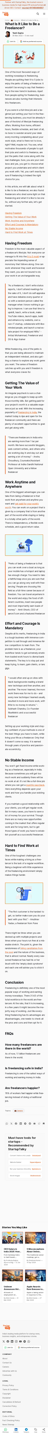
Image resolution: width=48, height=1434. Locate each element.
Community (6, 1375)
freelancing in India (27, 412)
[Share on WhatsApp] (7, 1123)
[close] (45, 5)
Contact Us (7, 1363)
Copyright (6, 1394)
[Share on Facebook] (16, 1123)
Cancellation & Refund (11, 1402)
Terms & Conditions (10, 1389)
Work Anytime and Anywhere (19, 220)
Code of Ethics (8, 1416)
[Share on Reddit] (30, 1123)
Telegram (26, 1432)
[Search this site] (37, 13)
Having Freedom (13, 213)
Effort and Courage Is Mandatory (21, 224)
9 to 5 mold (33, 256)
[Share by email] (34, 1123)
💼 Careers (18, 1111)
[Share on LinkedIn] (20, 1123)
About (4, 1358)
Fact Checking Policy (11, 1420)
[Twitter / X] (3, 1341)
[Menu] (44, 13)
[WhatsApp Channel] (29, 1341)
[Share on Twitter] (11, 1123)
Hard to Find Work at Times (19, 232)
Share (44, 1432)
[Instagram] (16, 1341)
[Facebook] (8, 1341)
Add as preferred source (32, 41)
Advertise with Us (9, 1371)
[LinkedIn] (12, 1341)
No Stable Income (14, 228)
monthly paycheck (35, 785)
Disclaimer (6, 1398)
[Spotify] (24, 1341)
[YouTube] (20, 1341)
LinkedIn (16, 1432)
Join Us (12, 41)
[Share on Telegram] (25, 1123)
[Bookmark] (43, 1123)
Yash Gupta (18, 33)
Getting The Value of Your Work (21, 217)
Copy (35, 1432)
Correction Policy (9, 1406)
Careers (5, 1367)
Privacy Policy (8, 1385)
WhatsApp (5, 1432)
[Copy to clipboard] (39, 1123)
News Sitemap (8, 1424)
